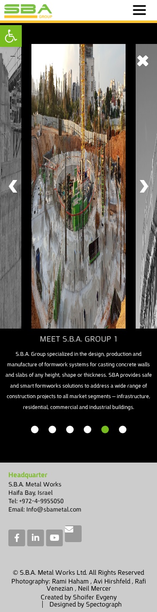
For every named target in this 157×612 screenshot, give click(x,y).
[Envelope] (73, 533)
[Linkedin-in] (35, 538)
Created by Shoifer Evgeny (79, 597)
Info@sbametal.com (53, 509)
